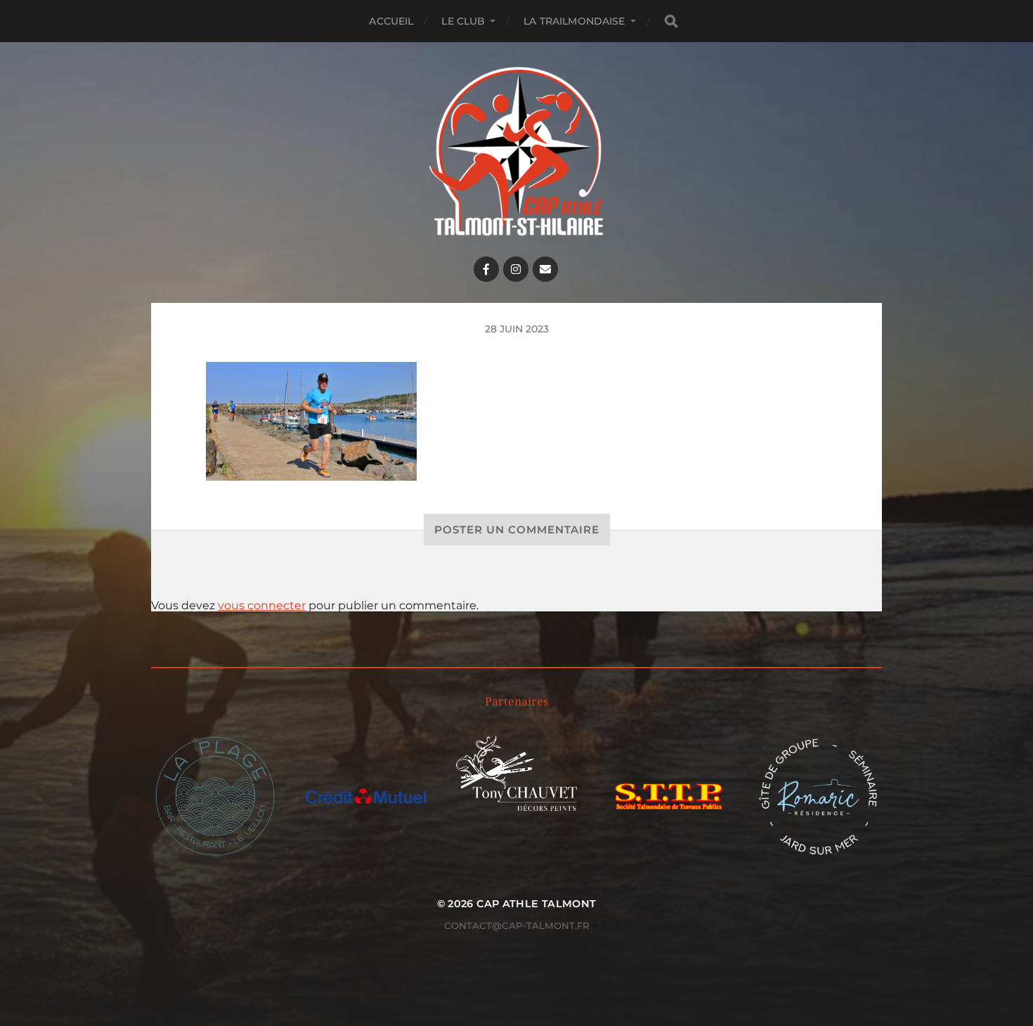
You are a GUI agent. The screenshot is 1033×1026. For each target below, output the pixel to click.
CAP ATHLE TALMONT (536, 903)
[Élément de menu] (486, 269)
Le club (463, 21)
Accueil (391, 21)
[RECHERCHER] (671, 21)
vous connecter (262, 605)
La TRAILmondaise (574, 21)
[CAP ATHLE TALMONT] (517, 151)
